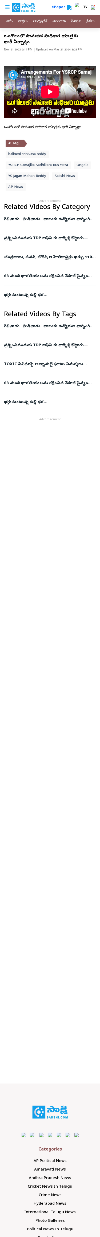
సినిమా (76, 21)
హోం (9, 21)
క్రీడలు (90, 21)
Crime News (50, 1195)
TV (85, 7)
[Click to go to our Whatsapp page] (32, 1135)
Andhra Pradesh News (50, 1178)
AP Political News (50, 1161)
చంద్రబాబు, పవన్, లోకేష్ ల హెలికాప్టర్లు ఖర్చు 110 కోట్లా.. (48, 257)
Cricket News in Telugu (50, 1186)
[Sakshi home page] (50, 1112)
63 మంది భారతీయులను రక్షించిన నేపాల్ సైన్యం (46, 276)
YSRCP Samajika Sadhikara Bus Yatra (38, 165)
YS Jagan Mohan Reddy (27, 176)
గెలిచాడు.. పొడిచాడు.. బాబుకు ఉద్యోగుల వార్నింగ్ (47, 219)
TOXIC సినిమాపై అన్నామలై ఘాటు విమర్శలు (43, 364)
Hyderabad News (50, 1204)
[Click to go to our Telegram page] (67, 1135)
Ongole (82, 165)
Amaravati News (50, 1169)
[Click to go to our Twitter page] (41, 1135)
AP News (15, 187)
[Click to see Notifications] (93, 7)
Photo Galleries (50, 1221)
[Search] (69, 7)
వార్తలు (22, 21)
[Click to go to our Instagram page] (50, 1135)
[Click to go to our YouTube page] (58, 1135)
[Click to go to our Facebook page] (23, 1135)
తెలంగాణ (59, 21)
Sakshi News (65, 176)
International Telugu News (50, 1212)
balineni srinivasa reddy (27, 154)
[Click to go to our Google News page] (76, 1135)
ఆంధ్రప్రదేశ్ (40, 21)
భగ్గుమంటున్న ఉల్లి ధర (24, 295)
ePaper (59, 7)
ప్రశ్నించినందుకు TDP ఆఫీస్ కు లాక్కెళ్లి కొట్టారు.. (45, 238)
